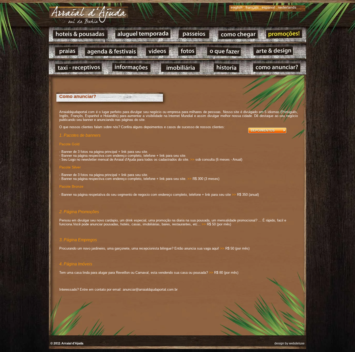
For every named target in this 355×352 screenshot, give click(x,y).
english (236, 7)
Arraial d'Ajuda (72, 343)
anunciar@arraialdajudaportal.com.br (150, 289)
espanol (268, 7)
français (252, 7)
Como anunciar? (77, 96)
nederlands (287, 7)
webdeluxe (297, 343)
